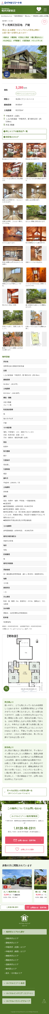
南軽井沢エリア (12, 956)
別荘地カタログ (12, 137)
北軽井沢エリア (12, 964)
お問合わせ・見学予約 (38, 907)
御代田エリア (11, 969)
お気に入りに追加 (27, 849)
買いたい (28, 16)
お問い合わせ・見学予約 (27, 840)
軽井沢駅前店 (18, 16)
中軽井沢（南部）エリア (16, 951)
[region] (24, 887)
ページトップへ (44, 1002)
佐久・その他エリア (14, 973)
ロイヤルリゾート (6, 16)
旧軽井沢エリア (12, 938)
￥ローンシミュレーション (25, 93)
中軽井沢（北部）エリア (16, 947)
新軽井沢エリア (12, 943)
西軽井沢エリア (12, 960)
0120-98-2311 (26, 828)
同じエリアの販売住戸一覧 (17, 131)
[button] (6, 74)
